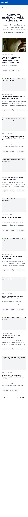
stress (18, 70)
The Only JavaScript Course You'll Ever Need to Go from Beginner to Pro (13, 138)
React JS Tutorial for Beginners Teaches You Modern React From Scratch (13, 377)
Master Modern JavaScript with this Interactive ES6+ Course (13, 97)
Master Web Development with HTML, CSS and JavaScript (12, 297)
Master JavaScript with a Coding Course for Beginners (12, 178)
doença (5, 70)
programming (20, 110)
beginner (5, 110)
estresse (11, 70)
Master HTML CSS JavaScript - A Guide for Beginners (12, 336)
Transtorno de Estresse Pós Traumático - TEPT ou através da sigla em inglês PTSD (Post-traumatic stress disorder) (12, 59)
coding (12, 110)
